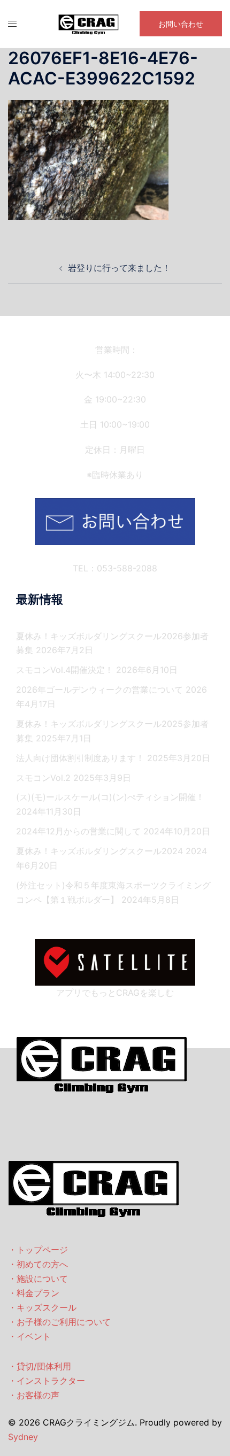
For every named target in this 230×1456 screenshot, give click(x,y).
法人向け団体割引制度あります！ (80, 758)
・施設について (38, 1278)
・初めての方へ (38, 1264)
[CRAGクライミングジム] (88, 23)
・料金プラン (33, 1293)
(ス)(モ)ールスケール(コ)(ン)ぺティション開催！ (110, 797)
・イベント (29, 1336)
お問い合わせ (180, 23)
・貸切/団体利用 (39, 1366)
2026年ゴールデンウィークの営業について (99, 689)
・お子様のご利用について (59, 1321)
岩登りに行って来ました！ (119, 267)
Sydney (23, 1436)
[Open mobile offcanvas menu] (12, 24)
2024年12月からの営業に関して (78, 831)
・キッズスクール (42, 1307)
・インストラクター (46, 1380)
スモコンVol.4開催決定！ (64, 669)
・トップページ (38, 1249)
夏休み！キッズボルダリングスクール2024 (99, 851)
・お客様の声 (33, 1395)
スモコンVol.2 (43, 777)
